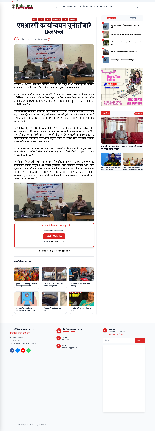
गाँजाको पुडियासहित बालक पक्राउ (52, 309)
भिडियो (40, 19)
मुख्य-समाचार (56, 19)
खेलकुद (85, 6)
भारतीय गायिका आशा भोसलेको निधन (81, 309)
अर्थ (91, 6)
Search (139, 340)
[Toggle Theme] (141, 6)
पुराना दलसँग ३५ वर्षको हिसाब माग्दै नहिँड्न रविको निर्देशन (110, 168)
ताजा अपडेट (111, 18)
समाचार (69, 6)
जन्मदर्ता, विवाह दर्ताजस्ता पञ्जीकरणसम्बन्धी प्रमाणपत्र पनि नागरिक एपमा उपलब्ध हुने (25, 310)
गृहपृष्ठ (57, 6)
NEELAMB (44, 425)
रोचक (65, 19)
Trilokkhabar (31, 425)
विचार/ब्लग (73, 19)
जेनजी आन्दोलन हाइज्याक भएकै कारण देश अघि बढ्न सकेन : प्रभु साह (133, 168)
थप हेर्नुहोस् (138, 114)
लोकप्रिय (133, 18)
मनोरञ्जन (48, 19)
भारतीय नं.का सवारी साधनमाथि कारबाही (81, 284)
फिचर (34, 19)
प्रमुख (63, 6)
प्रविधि (96, 6)
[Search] (137, 6)
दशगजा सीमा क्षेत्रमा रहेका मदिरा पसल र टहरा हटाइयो (54, 284)
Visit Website (54, 236)
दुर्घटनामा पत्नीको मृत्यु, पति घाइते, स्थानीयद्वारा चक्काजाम (26, 284)
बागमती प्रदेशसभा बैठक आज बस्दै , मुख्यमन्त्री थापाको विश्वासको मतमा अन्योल (122, 147)
